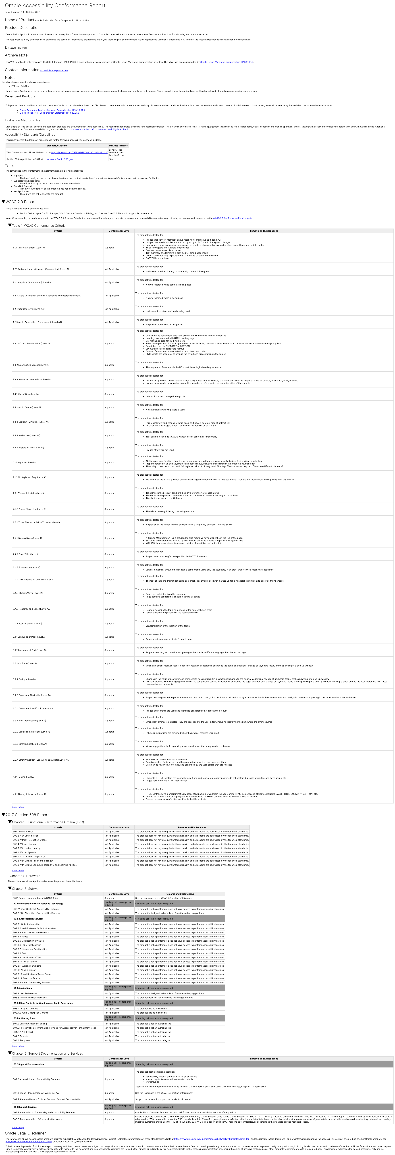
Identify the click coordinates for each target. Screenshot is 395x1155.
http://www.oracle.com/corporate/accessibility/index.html (99, 129)
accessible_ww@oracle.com (54, 70)
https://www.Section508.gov (58, 159)
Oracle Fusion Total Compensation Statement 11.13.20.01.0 (49, 112)
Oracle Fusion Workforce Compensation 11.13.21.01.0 (226, 62)
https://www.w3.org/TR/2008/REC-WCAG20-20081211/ (79, 152)
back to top (18, 807)
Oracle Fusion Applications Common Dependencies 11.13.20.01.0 (52, 110)
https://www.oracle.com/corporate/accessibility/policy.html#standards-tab (211, 1139)
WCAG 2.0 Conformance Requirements (232, 218)
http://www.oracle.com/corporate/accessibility (29, 1141)
